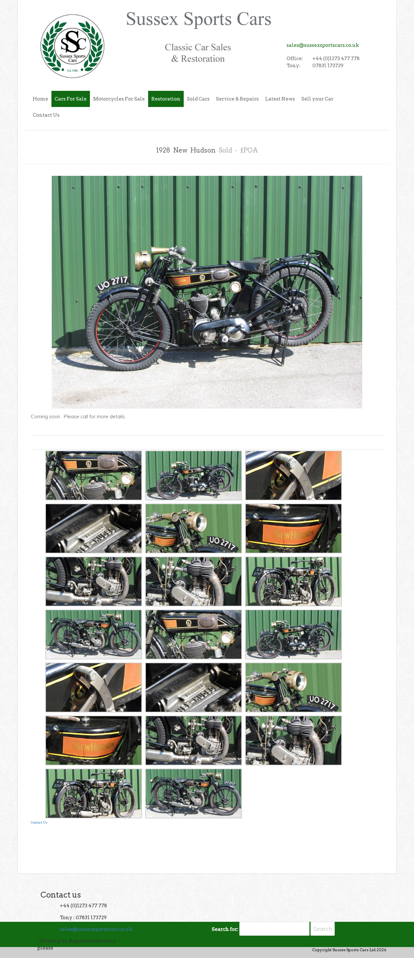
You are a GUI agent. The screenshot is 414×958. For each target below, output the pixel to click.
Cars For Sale (71, 99)
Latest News (280, 99)
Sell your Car (317, 99)
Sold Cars (198, 99)
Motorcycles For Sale (119, 99)
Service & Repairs (237, 99)
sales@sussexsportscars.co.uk (323, 45)
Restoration (165, 99)
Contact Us (46, 115)
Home (40, 99)
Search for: (225, 929)
